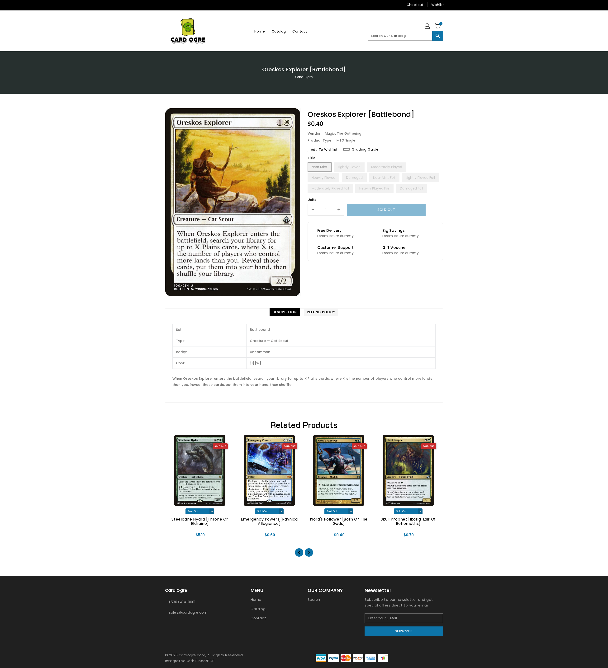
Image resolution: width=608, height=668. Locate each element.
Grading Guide (365, 149)
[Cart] (438, 26)
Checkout (415, 4)
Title (312, 158)
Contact (258, 618)
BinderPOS (205, 660)
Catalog (258, 608)
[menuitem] (260, 31)
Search (314, 599)
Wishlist (437, 4)
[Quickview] (172, 536)
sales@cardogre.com (188, 612)
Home (256, 599)
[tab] (285, 312)
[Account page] (427, 26)
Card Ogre (304, 77)
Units (312, 199)
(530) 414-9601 (182, 601)
